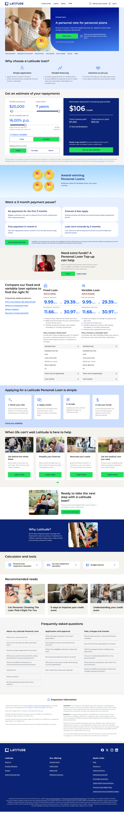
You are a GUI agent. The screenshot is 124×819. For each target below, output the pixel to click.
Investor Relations (11, 766)
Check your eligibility (14, 423)
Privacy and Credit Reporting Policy (74, 798)
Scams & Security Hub (12, 775)
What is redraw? (12, 309)
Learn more (81, 274)
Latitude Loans (55, 762)
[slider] (12, 111)
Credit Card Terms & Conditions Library (106, 791)
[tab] (62, 346)
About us (8, 762)
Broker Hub (53, 770)
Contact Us (96, 766)
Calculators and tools (100, 775)
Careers (7, 770)
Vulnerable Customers (100, 779)
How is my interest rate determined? (20, 302)
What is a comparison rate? (16, 306)
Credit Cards (54, 766)
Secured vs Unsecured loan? (17, 313)
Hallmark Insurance (56, 775)
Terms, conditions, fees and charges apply (36, 706)
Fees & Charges (99, 161)
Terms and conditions (53, 798)
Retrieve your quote (100, 4)
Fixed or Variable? (19, 135)
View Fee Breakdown (80, 127)
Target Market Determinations (103, 783)
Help (94, 762)
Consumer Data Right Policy (102, 787)
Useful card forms (99, 770)
